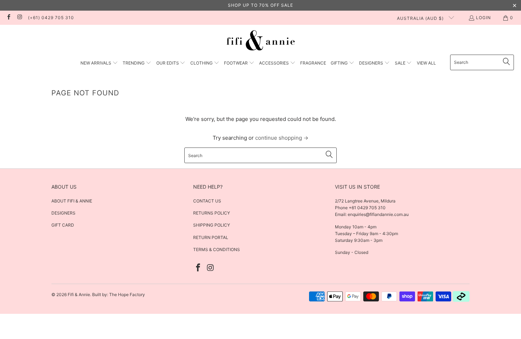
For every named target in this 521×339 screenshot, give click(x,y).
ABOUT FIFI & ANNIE (71, 201)
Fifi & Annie (79, 294)
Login (483, 17)
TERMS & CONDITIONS (216, 249)
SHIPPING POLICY (211, 225)
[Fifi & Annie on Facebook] (8, 17)
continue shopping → (281, 137)
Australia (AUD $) (421, 18)
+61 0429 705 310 (367, 207)
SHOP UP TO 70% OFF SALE (260, 5)
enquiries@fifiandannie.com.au (378, 214)
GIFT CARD (62, 225)
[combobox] (482, 62)
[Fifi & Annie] (260, 41)
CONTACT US (207, 201)
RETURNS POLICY (211, 213)
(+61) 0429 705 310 (51, 17)
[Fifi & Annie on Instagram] (19, 17)
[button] (99, 63)
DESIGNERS (63, 213)
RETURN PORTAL (210, 237)
